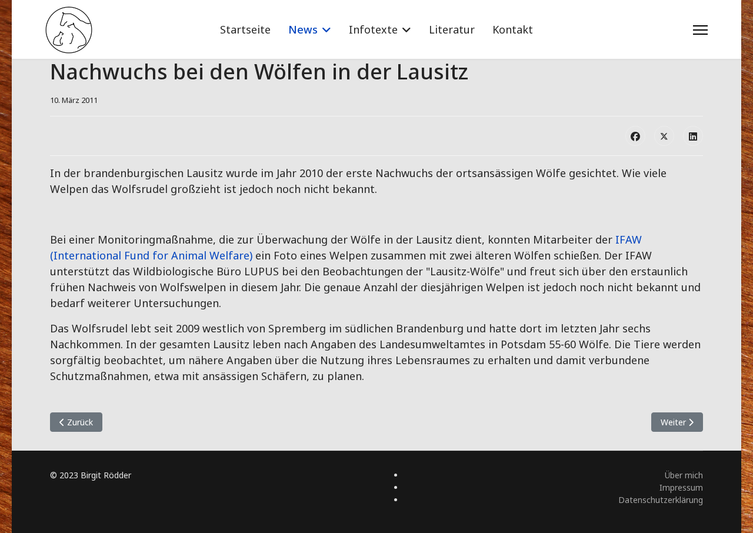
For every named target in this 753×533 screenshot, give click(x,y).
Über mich (684, 475)
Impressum (681, 487)
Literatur (452, 29)
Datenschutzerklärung (660, 499)
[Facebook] (635, 136)
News (303, 29)
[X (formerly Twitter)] (664, 136)
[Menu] (700, 30)
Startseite (245, 29)
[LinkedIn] (693, 136)
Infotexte (373, 29)
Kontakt (512, 29)
